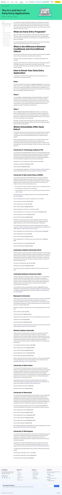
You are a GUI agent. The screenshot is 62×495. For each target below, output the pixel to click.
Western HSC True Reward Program (29, 361)
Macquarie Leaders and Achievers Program (26, 326)
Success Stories (20, 477)
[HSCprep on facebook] (2, 478)
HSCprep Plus (35, 477)
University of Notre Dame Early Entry (32, 383)
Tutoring (12, 1)
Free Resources (21, 2)
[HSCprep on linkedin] (9, 478)
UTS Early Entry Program (41, 170)
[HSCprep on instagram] (4, 478)
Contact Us (52, 2)
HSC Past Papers (35, 474)
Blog (18, 478)
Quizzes (16, 1)
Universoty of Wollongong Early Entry (41, 445)
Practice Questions (36, 473)
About (27, 1)
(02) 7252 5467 (50, 475)
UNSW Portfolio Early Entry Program (30, 228)
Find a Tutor (19, 473)
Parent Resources (36, 478)
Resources (19, 474)
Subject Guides (35, 471)
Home (8, 1)
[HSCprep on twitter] (7, 478)
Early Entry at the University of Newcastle (26, 427)
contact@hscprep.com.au (52, 478)
